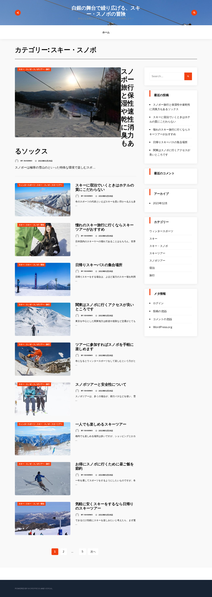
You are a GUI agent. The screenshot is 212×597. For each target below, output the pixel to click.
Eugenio (28, 160)
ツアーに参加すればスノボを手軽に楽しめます (104, 346)
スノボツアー (38, 69)
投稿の (160, 311)
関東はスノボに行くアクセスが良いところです (104, 307)
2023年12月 (160, 203)
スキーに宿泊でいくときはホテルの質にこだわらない (104, 187)
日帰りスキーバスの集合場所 (98, 264)
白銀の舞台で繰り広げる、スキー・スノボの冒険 (106, 10)
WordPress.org (162, 327)
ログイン (158, 303)
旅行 (48, 69)
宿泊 (42, 224)
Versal (49, 588)
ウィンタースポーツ (27, 185)
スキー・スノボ (25, 69)
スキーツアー (57, 185)
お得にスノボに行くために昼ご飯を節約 (104, 466)
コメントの (162, 319)
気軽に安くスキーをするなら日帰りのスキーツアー (104, 506)
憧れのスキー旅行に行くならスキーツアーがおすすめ (104, 227)
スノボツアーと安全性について (101, 384)
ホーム (106, 32)
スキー (21, 224)
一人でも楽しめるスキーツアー (100, 424)
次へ (93, 551)
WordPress (34, 588)
